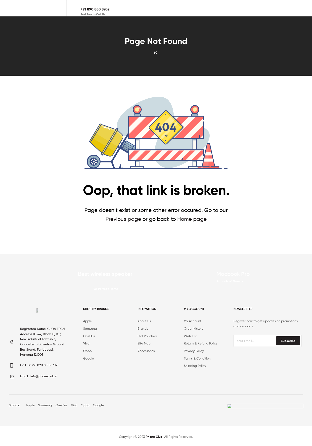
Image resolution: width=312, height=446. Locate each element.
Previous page (123, 219)
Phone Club (154, 437)
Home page (192, 219)
